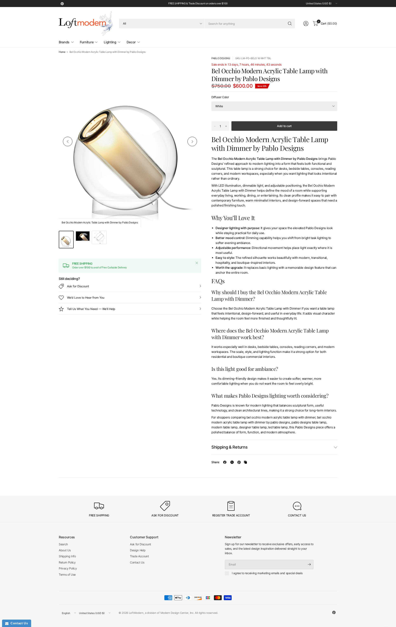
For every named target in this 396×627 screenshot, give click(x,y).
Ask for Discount (78, 286)
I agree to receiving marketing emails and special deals (267, 573)
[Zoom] (193, 64)
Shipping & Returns (229, 447)
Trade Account (139, 556)
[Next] (192, 141)
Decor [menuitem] (131, 42)
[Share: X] (232, 462)
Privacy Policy (68, 568)
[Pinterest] (62, 3)
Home (62, 52)
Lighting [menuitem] (110, 42)
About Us (65, 550)
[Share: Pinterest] (239, 462)
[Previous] (67, 141)
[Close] (196, 263)
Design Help (137, 550)
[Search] (290, 23)
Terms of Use (67, 574)
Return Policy (67, 562)
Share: (215, 462)
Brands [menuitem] (64, 42)
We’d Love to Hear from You (85, 297)
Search (63, 544)
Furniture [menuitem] (86, 42)
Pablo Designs (220, 58)
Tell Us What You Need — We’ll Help (91, 309)
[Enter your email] (309, 564)
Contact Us (137, 562)
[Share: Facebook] (224, 462)
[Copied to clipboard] (245, 462)
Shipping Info (67, 556)
